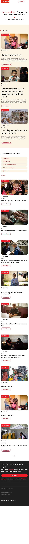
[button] (26, 1)
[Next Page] (14, 455)
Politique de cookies (5, 494)
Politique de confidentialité (6, 492)
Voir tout (3, 175)
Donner (21, 1)
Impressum (3, 497)
